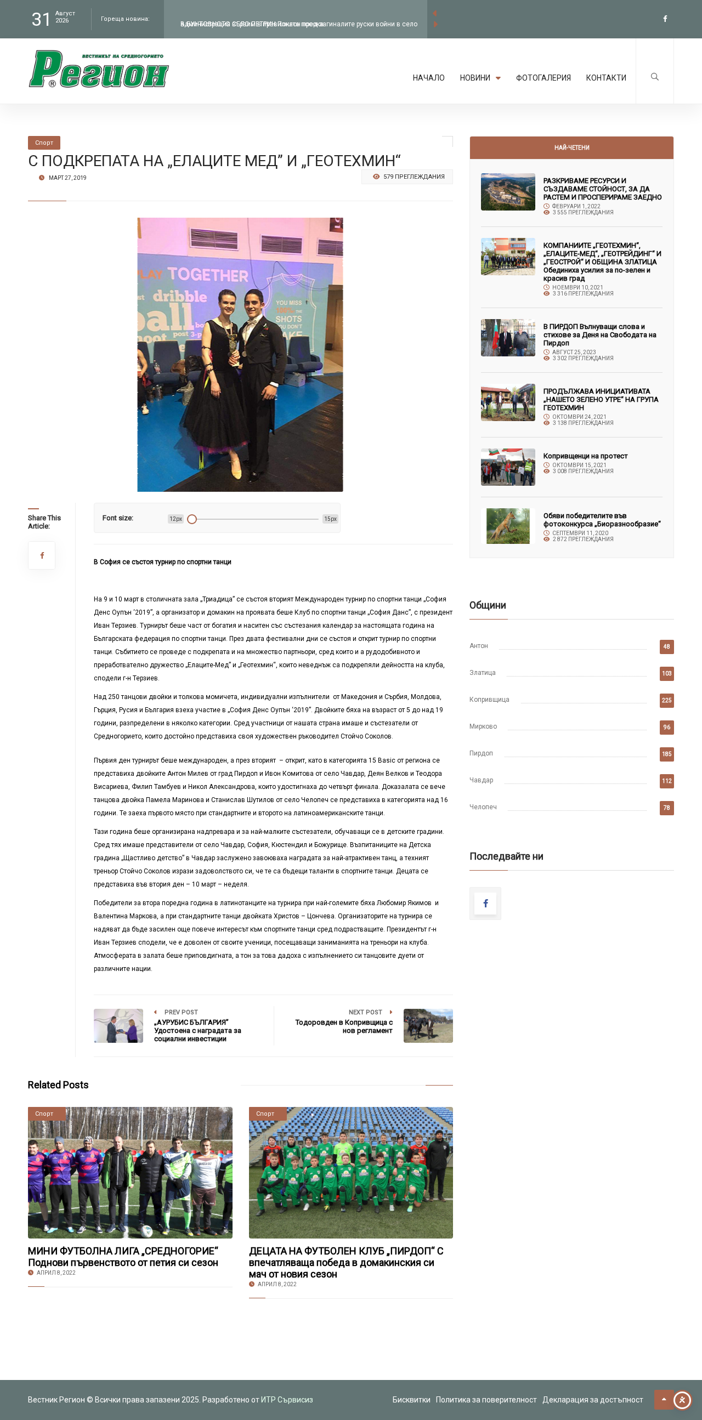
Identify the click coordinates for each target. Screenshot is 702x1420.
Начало (429, 77)
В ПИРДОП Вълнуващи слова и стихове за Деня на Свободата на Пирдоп (600, 334)
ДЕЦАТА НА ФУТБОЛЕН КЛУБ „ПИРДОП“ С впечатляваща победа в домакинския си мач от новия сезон (346, 1262)
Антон (478, 646)
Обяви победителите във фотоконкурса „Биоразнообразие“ (602, 520)
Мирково (483, 726)
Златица (482, 673)
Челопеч (483, 807)
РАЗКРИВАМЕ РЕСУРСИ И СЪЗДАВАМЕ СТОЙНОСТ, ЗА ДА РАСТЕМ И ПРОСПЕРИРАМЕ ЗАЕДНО (603, 189)
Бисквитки (412, 1399)
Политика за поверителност (486, 1399)
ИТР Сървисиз (287, 1399)
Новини (475, 77)
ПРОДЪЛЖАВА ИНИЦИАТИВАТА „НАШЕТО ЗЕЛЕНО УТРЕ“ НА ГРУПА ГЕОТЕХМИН (601, 399)
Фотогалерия (543, 77)
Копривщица (489, 699)
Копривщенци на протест (586, 456)
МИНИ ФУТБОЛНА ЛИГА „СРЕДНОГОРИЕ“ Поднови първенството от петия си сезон (123, 1256)
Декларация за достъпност (592, 1399)
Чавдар (481, 780)
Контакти (606, 77)
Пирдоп (481, 753)
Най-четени (572, 148)
